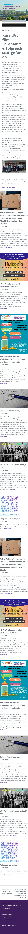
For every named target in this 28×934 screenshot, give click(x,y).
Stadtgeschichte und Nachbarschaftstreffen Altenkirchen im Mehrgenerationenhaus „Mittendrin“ (20, 893)
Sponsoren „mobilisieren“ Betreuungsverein (7, 891)
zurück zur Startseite (8, 187)
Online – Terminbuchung (10, 410)
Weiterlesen (8, 247)
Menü (6, 25)
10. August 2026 (4, 521)
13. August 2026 (4, 413)
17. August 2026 (4, 226)
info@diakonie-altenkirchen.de (10, 919)
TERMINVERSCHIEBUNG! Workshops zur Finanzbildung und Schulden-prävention (12, 359)
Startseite (5, 29)
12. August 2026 (4, 470)
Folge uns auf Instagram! (10, 518)
